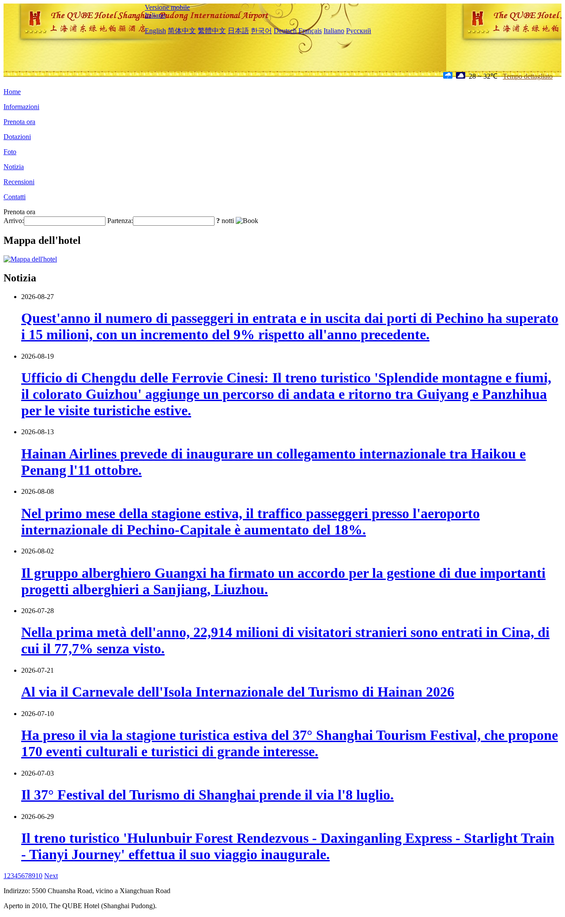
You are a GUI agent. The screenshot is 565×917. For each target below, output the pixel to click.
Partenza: (120, 220)
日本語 (238, 30)
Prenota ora (19, 121)
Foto (10, 151)
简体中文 (182, 30)
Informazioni (21, 106)
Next (51, 875)
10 (38, 875)
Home (12, 91)
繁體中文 (212, 30)
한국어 (261, 30)
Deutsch (285, 30)
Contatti (15, 197)
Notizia (14, 167)
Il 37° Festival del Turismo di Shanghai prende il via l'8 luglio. (207, 795)
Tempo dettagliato (528, 76)
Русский (358, 30)
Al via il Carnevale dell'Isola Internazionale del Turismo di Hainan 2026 (237, 692)
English (155, 30)
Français (310, 30)
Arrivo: (14, 220)
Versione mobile (167, 7)
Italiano (155, 15)
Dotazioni (17, 136)
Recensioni (19, 182)
